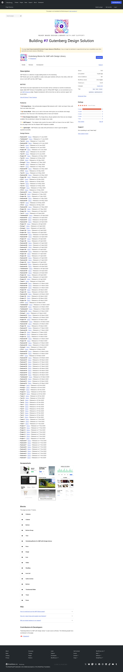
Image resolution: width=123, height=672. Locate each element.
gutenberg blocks (98, 92)
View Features (33, 97)
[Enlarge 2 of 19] (35, 477)
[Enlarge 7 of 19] (53, 467)
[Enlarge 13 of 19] (72, 467)
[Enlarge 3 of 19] (35, 488)
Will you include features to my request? (30, 620)
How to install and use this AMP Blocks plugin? (32, 611)
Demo (29, 137)
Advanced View (82, 96)
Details (23, 65)
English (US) (100, 86)
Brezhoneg (21, 664)
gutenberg (91, 92)
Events (75, 653)
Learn (52, 651)
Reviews (31, 65)
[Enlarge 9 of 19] (53, 491)
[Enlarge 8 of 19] (53, 478)
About (7, 651)
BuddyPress (99, 657)
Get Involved (77, 651)
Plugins (30, 655)
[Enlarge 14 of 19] (72, 479)
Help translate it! (73, 11)
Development (39, 65)
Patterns (30, 657)
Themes (30, 653)
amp (94, 89)
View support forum (83, 133)
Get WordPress (116, 2)
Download (99, 57)
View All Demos (24, 97)
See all (101, 121)
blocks (100, 89)
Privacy (7, 657)
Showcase (30, 651)
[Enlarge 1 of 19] (35, 467)
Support (101, 65)
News (7, 653)
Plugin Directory (9, 7)
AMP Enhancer (26, 92)
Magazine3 (33, 58)
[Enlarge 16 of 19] (72, 500)
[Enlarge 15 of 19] (72, 491)
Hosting (7, 655)
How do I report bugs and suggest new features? (33, 616)
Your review (81, 121)
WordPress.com (100, 651)
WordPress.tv (54, 657)
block (97, 89)
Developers (53, 655)
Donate (76, 655)
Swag (75, 657)
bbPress (98, 655)
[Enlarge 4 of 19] (35, 499)
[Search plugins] (20, 16)
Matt (97, 653)
